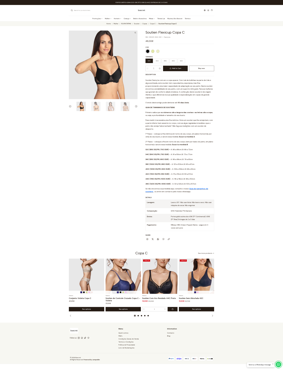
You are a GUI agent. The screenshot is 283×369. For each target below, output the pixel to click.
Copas (144, 24)
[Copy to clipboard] (169, 239)
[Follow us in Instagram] (79, 338)
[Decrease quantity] (147, 68)
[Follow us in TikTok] (85, 338)
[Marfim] (92, 292)
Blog (168, 336)
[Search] (72, 10)
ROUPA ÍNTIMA (126, 24)
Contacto (170, 333)
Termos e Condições (126, 342)
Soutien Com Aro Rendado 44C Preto (159, 298)
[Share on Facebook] (147, 239)
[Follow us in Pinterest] (88, 338)
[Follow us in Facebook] (82, 338)
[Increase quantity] (160, 68)
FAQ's (120, 336)
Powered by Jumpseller (92, 360)
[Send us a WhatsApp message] (278, 364)
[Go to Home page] (141, 10)
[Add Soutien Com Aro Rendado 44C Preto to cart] (173, 309)
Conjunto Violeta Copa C (80, 298)
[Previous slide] (70, 106)
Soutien (137, 24)
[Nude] (153, 51)
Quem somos (123, 333)
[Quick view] (101, 276)
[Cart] (211, 10)
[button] (135, 315)
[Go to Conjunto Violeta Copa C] (86, 276)
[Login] (208, 10)
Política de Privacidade (127, 345)
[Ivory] (158, 51)
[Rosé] (89, 292)
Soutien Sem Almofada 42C (191, 298)
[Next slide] (136, 106)
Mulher (116, 24)
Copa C (153, 24)
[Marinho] (81, 292)
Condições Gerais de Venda (129, 339)
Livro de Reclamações (126, 348)
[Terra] (86, 292)
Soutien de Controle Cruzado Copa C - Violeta (123, 299)
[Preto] (147, 51)
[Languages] (204, 10)
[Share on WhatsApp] (158, 239)
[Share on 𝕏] (153, 239)
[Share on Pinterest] (163, 239)
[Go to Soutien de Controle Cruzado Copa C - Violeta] (123, 276)
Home (108, 24)
